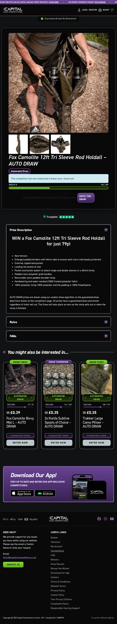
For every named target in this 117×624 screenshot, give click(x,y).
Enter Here (49, 2)
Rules (13, 322)
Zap (112, 618)
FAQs (13, 336)
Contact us (13, 564)
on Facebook (95, 2)
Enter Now (20, 442)
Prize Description (21, 230)
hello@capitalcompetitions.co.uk (19, 557)
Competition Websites (99, 618)
